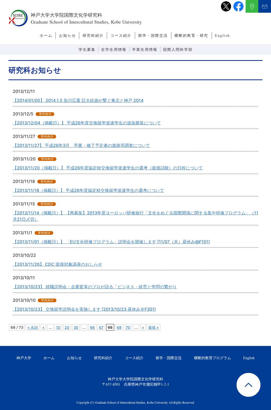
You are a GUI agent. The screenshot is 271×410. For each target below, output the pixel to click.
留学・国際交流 (153, 35)
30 (76, 327)
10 (58, 327)
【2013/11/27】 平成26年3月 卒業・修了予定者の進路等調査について (81, 145)
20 (67, 327)
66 (92, 327)
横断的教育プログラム (212, 357)
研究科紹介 (93, 35)
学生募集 (87, 49)
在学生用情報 (114, 49)
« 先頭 (33, 327)
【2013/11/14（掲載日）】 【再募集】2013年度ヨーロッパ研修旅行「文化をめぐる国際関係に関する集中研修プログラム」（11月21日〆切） (135, 216)
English (222, 35)
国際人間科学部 (178, 49)
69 (119, 327)
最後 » (153, 327)
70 (128, 327)
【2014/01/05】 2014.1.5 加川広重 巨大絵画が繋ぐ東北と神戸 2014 (78, 100)
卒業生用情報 (144, 49)
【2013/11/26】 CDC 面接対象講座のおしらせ (57, 264)
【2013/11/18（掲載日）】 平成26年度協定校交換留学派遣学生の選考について (88, 190)
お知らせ (67, 35)
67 (101, 327)
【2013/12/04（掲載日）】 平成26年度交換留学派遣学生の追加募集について (87, 122)
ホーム (46, 35)
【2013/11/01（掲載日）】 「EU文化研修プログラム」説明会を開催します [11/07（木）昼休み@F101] (111, 241)
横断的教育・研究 (191, 35)
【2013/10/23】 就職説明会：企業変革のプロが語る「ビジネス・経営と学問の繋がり (95, 286)
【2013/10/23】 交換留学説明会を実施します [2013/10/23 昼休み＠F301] (84, 309)
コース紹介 (121, 35)
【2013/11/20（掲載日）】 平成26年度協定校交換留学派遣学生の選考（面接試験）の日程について (108, 167)
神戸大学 (23, 357)
